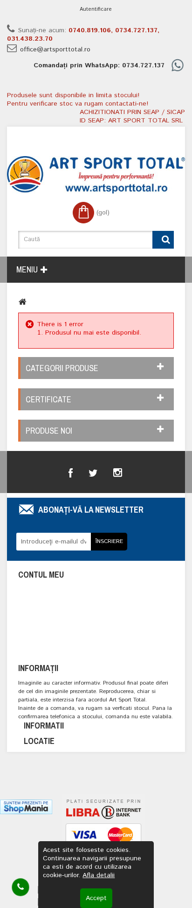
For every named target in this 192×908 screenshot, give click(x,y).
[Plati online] (103, 838)
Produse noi (49, 430)
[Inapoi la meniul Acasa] (23, 302)
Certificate (48, 399)
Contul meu (41, 574)
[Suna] (20, 887)
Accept (96, 898)
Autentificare (96, 9)
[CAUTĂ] (163, 240)
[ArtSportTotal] (96, 174)
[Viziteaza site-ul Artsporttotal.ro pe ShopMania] (26, 806)
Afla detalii (98, 875)
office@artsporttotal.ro (55, 49)
